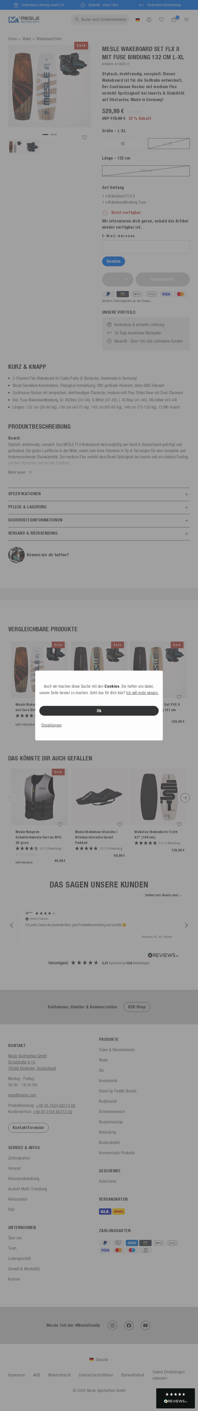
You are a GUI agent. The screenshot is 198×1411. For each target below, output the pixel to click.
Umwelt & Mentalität (24, 1268)
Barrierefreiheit (132, 1375)
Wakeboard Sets (49, 38)
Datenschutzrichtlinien (96, 1375)
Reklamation (18, 1199)
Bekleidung (107, 1132)
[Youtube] (145, 1325)
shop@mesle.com (22, 1095)
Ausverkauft (162, 279)
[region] (99, 925)
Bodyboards (108, 1101)
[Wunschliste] (161, 19)
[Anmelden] (149, 19)
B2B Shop (137, 1007)
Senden (113, 261)
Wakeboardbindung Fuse (127, 202)
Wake (26, 38)
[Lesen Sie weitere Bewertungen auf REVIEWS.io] (163, 956)
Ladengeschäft (19, 1258)
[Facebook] (129, 1325)
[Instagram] (112, 1325)
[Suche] (161, 19)
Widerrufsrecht (59, 1375)
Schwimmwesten (112, 1111)
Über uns (15, 1237)
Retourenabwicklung (23, 1178)
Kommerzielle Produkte (117, 1152)
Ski (101, 1070)
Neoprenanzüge (111, 1121)
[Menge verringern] (108, 279)
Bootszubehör (109, 1142)
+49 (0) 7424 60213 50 (52, 1111)
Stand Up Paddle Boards (117, 1091)
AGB (36, 1375)
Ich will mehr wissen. (142, 692)
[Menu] (185, 19)
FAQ (11, 1209)
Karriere (14, 1279)
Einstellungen (52, 725)
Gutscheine (107, 1181)
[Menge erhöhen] (127, 279)
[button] (12, 925)
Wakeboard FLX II (121, 196)
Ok (99, 710)
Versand (14, 1168)
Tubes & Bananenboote (117, 1049)
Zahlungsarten (19, 1158)
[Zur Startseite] (23, 19)
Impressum (16, 1375)
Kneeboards (108, 1080)
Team (12, 1248)
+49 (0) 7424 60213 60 (55, 1105)
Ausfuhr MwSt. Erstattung (27, 1188)
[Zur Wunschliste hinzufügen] (84, 137)
